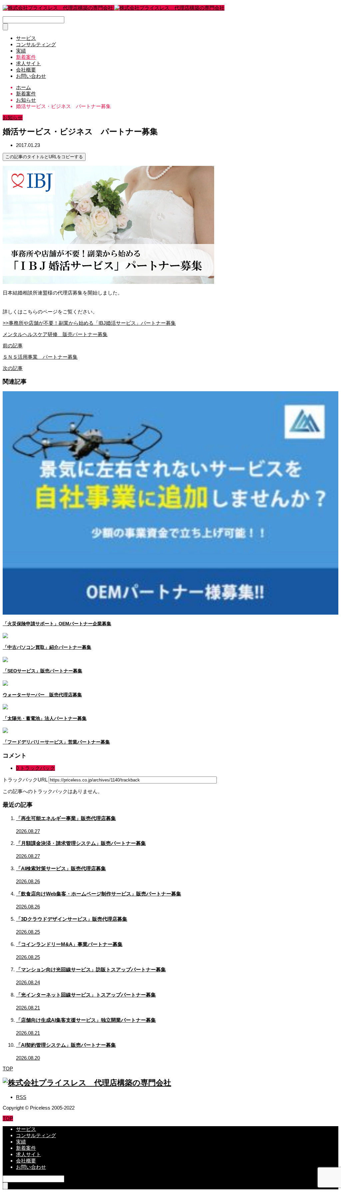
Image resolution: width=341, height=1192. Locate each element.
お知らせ (13, 117)
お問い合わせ (31, 76)
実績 (21, 51)
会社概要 (26, 69)
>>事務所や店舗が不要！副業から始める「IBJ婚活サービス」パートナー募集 (89, 323)
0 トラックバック (35, 768)
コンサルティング (36, 44)
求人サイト (28, 63)
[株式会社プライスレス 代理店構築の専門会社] (113, 8)
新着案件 (26, 57)
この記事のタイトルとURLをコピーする (44, 156)
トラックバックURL (25, 779)
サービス (26, 38)
